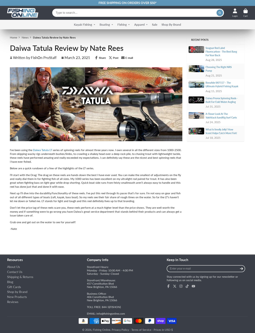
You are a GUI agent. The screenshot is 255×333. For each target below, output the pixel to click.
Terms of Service (141, 329)
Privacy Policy (120, 329)
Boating (105, 24)
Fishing (122, 24)
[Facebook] (168, 286)
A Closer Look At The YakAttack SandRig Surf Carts (221, 115)
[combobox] (138, 13)
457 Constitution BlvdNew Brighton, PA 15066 (102, 285)
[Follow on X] (174, 286)
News (25, 37)
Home (13, 37)
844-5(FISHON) (111, 307)
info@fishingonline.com (110, 313)
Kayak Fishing (83, 24)
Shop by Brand (17, 291)
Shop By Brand (171, 24)
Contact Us (14, 272)
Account (235, 12)
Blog (10, 282)
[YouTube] (193, 286)
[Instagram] (181, 286)
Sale (154, 24)
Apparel (139, 24)
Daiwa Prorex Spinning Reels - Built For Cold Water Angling (222, 100)
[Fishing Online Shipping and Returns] (127, 3)
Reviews (12, 302)
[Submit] (241, 268)
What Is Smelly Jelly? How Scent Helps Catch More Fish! (221, 131)
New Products (17, 296)
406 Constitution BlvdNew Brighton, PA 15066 (102, 298)
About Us (13, 266)
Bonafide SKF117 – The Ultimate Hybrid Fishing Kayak (222, 84)
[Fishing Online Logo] (22, 13)
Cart (245, 12)
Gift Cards (14, 287)
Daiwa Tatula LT (42, 150)
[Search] (219, 13)
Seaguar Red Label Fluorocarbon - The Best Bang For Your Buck (221, 51)
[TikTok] (187, 286)
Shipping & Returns (20, 277)
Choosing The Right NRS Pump (219, 69)
